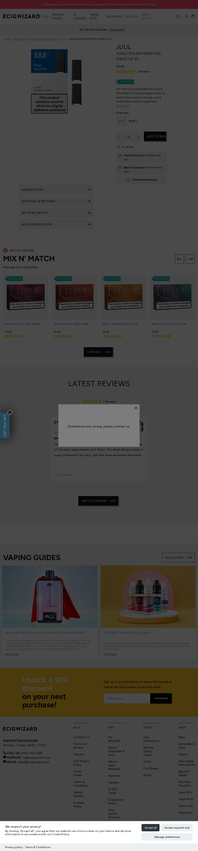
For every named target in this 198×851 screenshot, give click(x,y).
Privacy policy (14, 847)
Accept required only (177, 827)
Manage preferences (167, 836)
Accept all (150, 827)
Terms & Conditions (37, 847)
